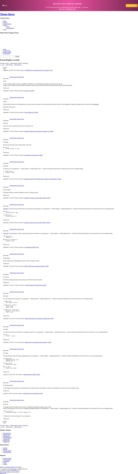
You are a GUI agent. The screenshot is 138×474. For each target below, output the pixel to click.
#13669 (36, 112)
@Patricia (5, 208)
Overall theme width (29, 247)
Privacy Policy (15, 471)
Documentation (10, 28)
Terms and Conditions (5, 471)
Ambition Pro (6, 439)
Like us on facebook (5, 467)
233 (20, 64)
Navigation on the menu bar (31, 155)
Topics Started (6, 50)
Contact (5, 464)
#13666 (59, 179)
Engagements (6, 53)
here (67, 104)
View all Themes (131, 5)
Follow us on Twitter (16, 467)
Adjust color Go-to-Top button (31, 393)
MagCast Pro (6, 436)
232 (18, 64)
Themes (5, 22)
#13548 (46, 266)
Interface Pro (6, 440)
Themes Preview (7, 458)
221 (11, 64)
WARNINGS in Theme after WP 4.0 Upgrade (36, 70)
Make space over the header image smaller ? (36, 342)
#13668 (51, 131)
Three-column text (29, 112)
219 (7, 64)
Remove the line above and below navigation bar (36, 131)
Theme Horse (7, 14)
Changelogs (6, 461)
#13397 (41, 393)
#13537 (52, 318)
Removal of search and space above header (35, 198)
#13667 (41, 155)
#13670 (32, 90)
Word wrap (27, 90)
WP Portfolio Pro (7, 437)
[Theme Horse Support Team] (6, 46)
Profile (5, 49)
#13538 (44, 285)
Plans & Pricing (7, 24)
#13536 (49, 342)
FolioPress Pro (7, 434)
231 (15, 64)
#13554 (48, 198)
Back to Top (3, 473)
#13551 (37, 247)
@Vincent (5, 233)
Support (5, 25)
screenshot (96, 104)
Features (5, 448)
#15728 (51, 70)
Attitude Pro (6, 441)
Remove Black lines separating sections (34, 266)
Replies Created (7, 52)
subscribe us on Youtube (22, 466)
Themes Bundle (7, 450)
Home (4, 21)
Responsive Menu (5, 18)
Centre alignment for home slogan (33, 285)
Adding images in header (29, 374)
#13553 (48, 222)
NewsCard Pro (7, 433)
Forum (8, 26)
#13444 (38, 374)
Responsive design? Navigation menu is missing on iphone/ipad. (40, 179)
